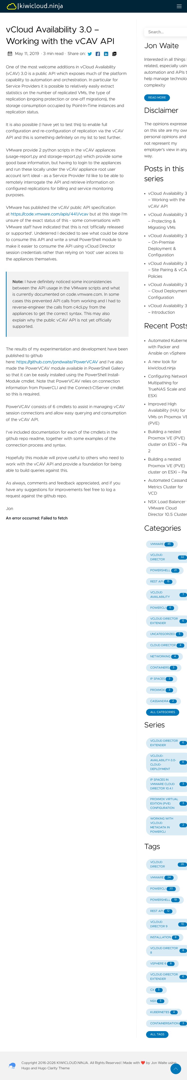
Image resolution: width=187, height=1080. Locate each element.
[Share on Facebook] (98, 54)
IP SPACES (160, 679)
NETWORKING (163, 656)
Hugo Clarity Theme (54, 1068)
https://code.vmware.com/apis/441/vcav (49, 214)
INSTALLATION (163, 937)
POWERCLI (160, 608)
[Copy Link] (114, 54)
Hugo (25, 1068)
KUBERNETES (162, 1012)
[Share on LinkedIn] (106, 54)
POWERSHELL (163, 570)
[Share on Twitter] (90, 54)
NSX (155, 1001)
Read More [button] (157, 97)
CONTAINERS (162, 667)
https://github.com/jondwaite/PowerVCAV (57, 362)
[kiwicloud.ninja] (87, 6)
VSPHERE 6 (161, 963)
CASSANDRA (162, 701)
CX (155, 990)
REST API (159, 581)
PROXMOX (160, 690)
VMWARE (160, 544)
